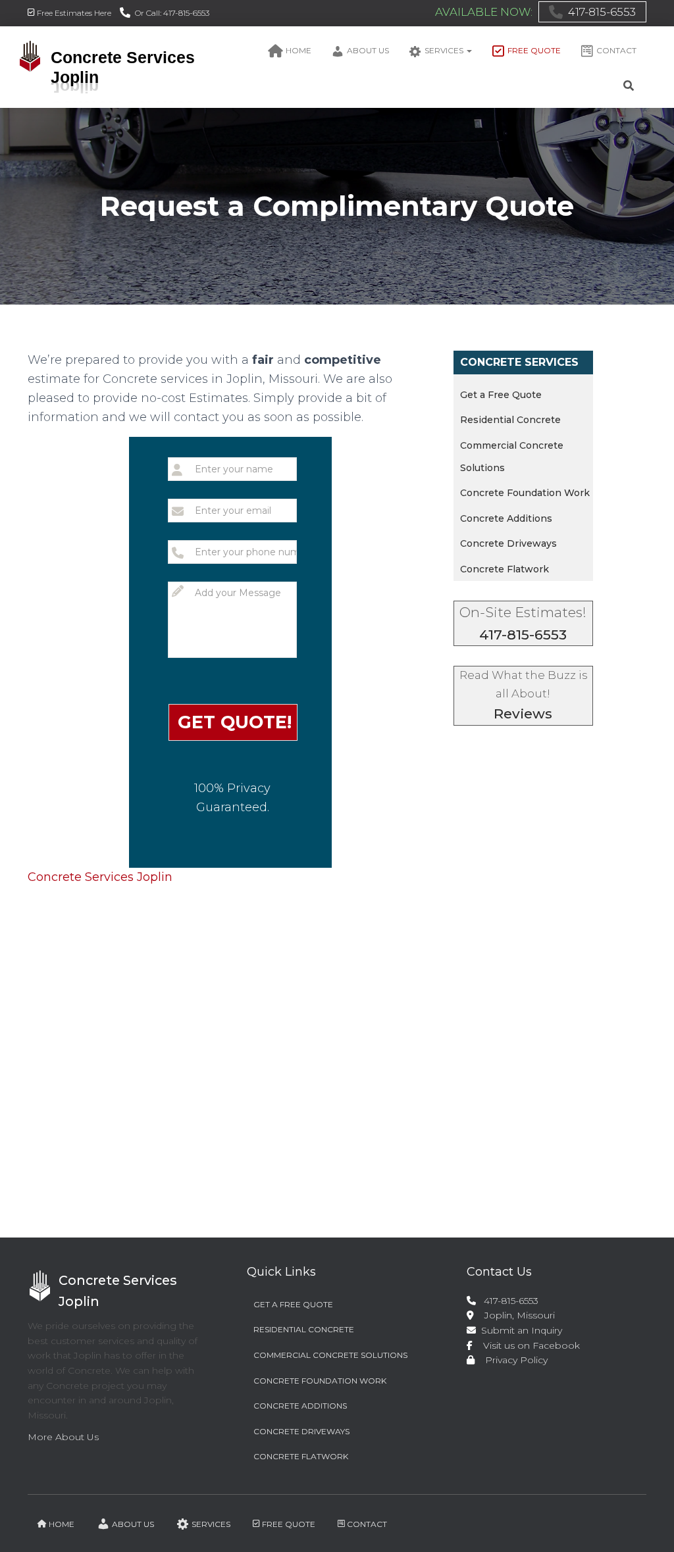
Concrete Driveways (508, 543)
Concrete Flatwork (504, 569)
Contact (616, 50)
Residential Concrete (510, 420)
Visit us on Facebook (527, 1345)
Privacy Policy (512, 1360)
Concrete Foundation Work (525, 493)
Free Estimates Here (74, 13)
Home (298, 50)
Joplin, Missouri (514, 1315)
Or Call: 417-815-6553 (172, 13)
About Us (368, 50)
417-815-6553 (602, 11)
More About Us (63, 1437)
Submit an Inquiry (520, 1330)
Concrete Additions (506, 518)
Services (445, 50)
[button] (468, 50)
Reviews (523, 713)
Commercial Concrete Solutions (330, 1355)
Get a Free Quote (501, 395)
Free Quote (534, 50)
